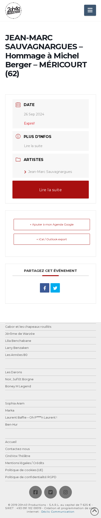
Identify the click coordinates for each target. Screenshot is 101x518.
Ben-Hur (11, 424)
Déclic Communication (57, 511)
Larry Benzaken (17, 348)
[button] (90, 10)
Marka (9, 410)
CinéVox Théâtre (17, 456)
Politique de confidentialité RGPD (30, 477)
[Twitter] (50, 492)
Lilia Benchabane (18, 341)
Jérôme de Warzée (20, 333)
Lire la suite (33, 146)
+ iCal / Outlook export (51, 239)
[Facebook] (35, 492)
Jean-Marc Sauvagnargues (50, 172)
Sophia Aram (14, 403)
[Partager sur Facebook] (44, 288)
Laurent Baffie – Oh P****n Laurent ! (31, 417)
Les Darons (13, 372)
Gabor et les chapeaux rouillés (28, 326)
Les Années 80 (16, 355)
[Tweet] (55, 288)
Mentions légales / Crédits (24, 463)
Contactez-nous (17, 449)
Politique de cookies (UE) (24, 470)
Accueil (10, 442)
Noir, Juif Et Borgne (19, 379)
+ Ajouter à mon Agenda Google (52, 224)
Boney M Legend (18, 386)
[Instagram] (65, 492)
